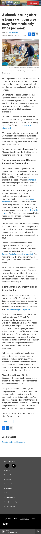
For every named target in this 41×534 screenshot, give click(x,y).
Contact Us (7, 475)
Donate (34, 3)
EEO (5, 493)
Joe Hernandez (14, 32)
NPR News (7, 421)
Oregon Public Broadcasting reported (17, 254)
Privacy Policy (8, 488)
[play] (3, 531)
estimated (31, 180)
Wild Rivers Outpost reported (18, 309)
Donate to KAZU (9, 497)
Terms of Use (8, 484)
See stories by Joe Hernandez (13, 442)
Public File (7, 479)
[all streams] (38, 531)
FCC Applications (9, 506)
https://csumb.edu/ (10, 502)
